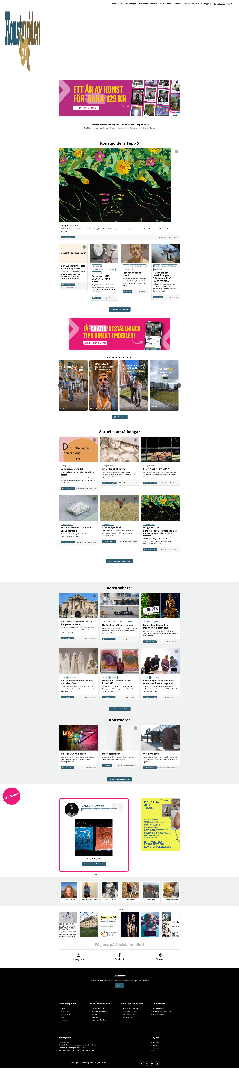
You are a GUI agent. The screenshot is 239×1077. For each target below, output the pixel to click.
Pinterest (156, 1048)
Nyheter (121, 622)
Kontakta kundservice (159, 1014)
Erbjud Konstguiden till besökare (163, 1011)
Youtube (155, 1051)
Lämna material (127, 1017)
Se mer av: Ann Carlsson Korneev (94, 864)
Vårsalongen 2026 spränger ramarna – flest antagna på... (159, 682)
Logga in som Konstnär (129, 1014)
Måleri (84, 810)
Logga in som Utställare (129, 1011)
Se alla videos (120, 417)
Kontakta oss (65, 1011)
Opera (64, 677)
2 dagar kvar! (108, 466)
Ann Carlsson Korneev (97, 806)
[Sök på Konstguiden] (231, 4)
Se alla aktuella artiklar (119, 309)
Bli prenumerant (66, 1014)
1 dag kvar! (66, 466)
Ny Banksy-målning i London (118, 624)
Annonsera (64, 1017)
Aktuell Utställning (100, 269)
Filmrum (94, 1014)
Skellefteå (97, 273)
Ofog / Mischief (69, 225)
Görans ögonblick (112, 527)
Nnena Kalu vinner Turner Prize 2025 (116, 682)
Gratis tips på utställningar (99, 1011)
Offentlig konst (109, 622)
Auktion (147, 622)
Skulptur (93, 810)
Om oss (63, 1008)
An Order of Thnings (113, 468)
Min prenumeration (159, 1008)
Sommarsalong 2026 (72, 468)
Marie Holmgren (111, 753)
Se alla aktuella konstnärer (119, 779)
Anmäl (119, 985)
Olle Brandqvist (151, 753)
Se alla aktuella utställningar (119, 561)
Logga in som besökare (99, 1020)
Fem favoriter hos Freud (133, 274)
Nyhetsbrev (64, 1020)
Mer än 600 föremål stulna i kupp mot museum (76, 623)
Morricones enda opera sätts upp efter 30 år (77, 682)
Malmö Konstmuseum (126, 483)
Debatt (129, 622)
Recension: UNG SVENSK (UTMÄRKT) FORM (103, 279)
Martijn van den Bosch (73, 753)
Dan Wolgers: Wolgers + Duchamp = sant (73, 267)
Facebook (156, 1042)
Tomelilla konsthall (67, 287)
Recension (97, 266)
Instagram (156, 1045)
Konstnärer (95, 1017)
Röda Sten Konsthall (166, 237)
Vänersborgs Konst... (83, 488)
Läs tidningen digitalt (98, 1008)
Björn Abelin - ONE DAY (156, 468)
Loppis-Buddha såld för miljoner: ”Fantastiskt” (156, 626)
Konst (112, 269)
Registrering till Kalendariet (130, 1008)
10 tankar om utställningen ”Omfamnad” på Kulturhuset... (162, 276)
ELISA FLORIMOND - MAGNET (77, 527)
